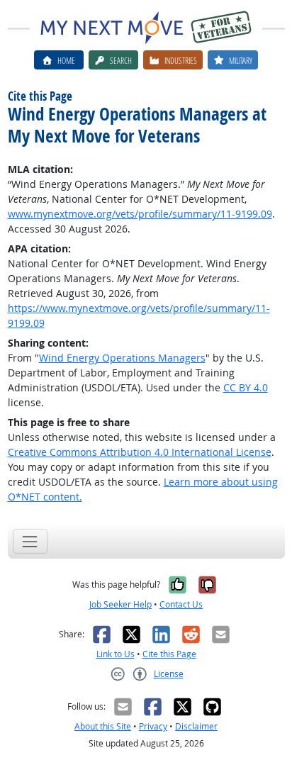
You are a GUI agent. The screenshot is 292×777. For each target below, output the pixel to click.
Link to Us (115, 654)
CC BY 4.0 (245, 387)
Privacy (153, 726)
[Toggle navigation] (30, 541)
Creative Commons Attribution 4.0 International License (139, 452)
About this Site (102, 726)
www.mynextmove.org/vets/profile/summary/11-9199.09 (140, 213)
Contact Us (181, 604)
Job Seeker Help (120, 604)
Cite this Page (169, 654)
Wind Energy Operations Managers (122, 357)
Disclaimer (196, 726)
